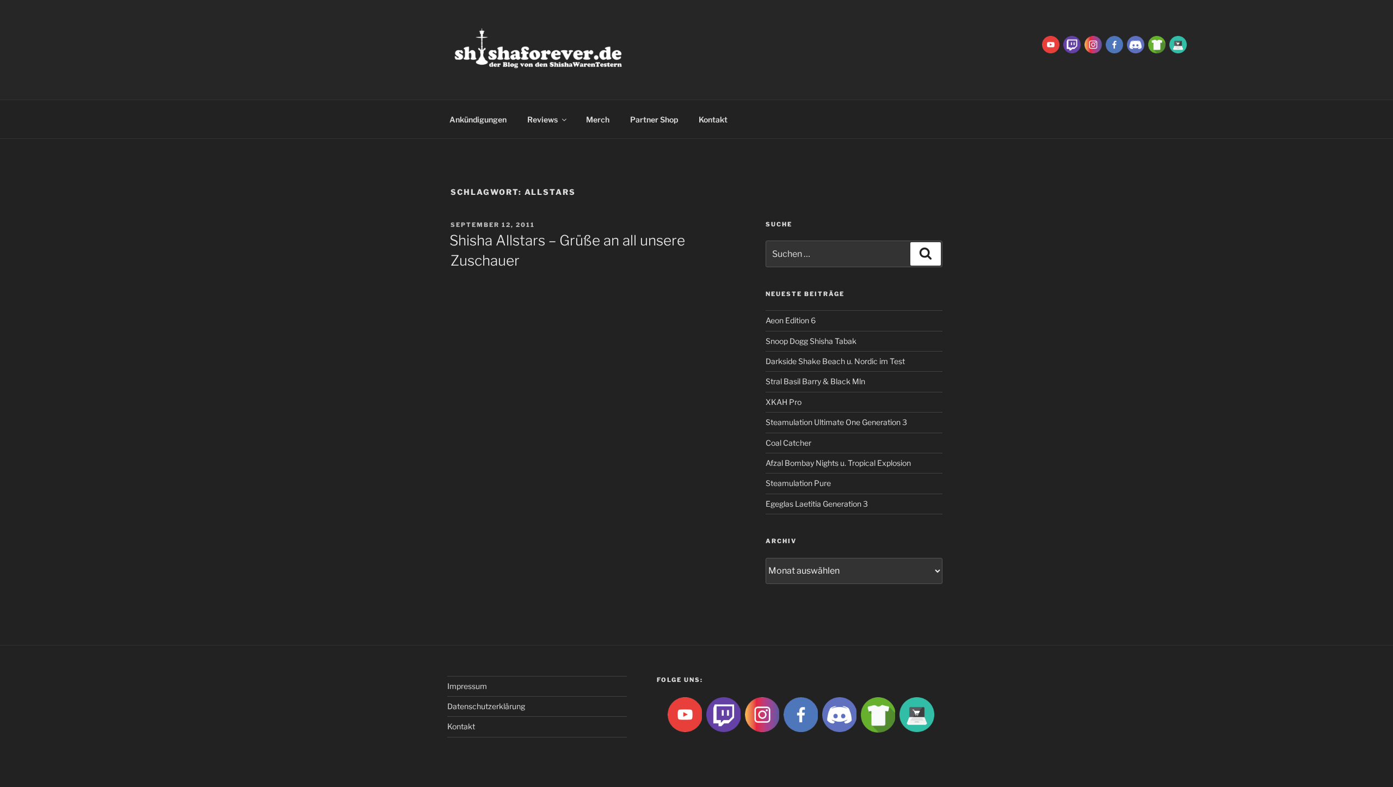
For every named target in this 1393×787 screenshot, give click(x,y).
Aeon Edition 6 (791, 320)
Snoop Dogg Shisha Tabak (811, 341)
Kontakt (713, 119)
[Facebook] (1114, 44)
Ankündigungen (478, 119)
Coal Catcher (788, 442)
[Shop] (1178, 44)
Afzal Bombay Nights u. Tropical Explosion (838, 463)
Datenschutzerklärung (486, 706)
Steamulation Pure (798, 483)
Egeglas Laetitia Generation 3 (817, 503)
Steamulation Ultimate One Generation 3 (836, 422)
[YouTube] (1051, 44)
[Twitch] (1072, 44)
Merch (597, 119)
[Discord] (1135, 44)
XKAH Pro (784, 402)
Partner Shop (654, 119)
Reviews (542, 119)
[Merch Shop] (1157, 44)
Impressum (467, 686)
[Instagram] (1093, 44)
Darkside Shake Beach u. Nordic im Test (835, 361)
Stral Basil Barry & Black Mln (815, 381)
